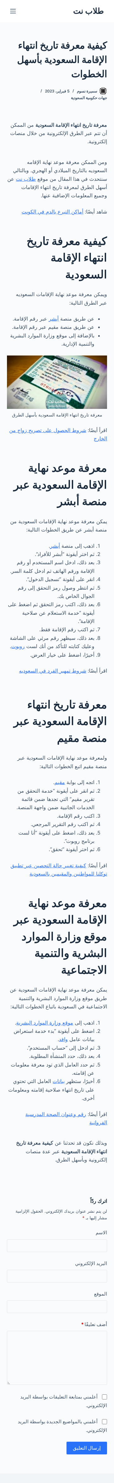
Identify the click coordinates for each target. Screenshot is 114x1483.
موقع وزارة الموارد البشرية (44, 1022)
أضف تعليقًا (94, 1324)
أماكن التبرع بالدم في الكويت (52, 211)
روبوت (18, 646)
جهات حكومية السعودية (89, 97)
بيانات (59, 1081)
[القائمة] (13, 11)
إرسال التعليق (87, 1448)
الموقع (100, 1294)
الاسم (101, 1232)
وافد (63, 1039)
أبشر (54, 318)
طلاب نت (88, 11)
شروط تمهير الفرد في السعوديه (52, 670)
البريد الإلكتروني (91, 1263)
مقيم (59, 782)
